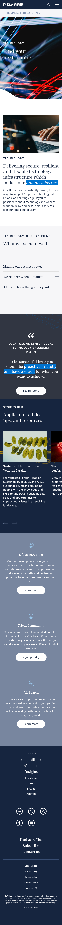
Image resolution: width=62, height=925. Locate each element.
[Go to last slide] (5, 523)
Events (31, 788)
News (31, 783)
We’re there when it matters (23, 277)
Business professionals (23, 12)
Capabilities (31, 759)
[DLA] (13, 4)
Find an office (31, 839)
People (31, 754)
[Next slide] (14, 523)
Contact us (31, 851)
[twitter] (31, 811)
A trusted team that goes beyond (26, 287)
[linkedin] (19, 811)
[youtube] (31, 823)
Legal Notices (51, 901)
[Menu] (56, 4)
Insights (31, 771)
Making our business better (22, 266)
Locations (31, 778)
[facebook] (19, 823)
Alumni (31, 793)
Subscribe (31, 845)
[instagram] (43, 811)
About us (31, 765)
